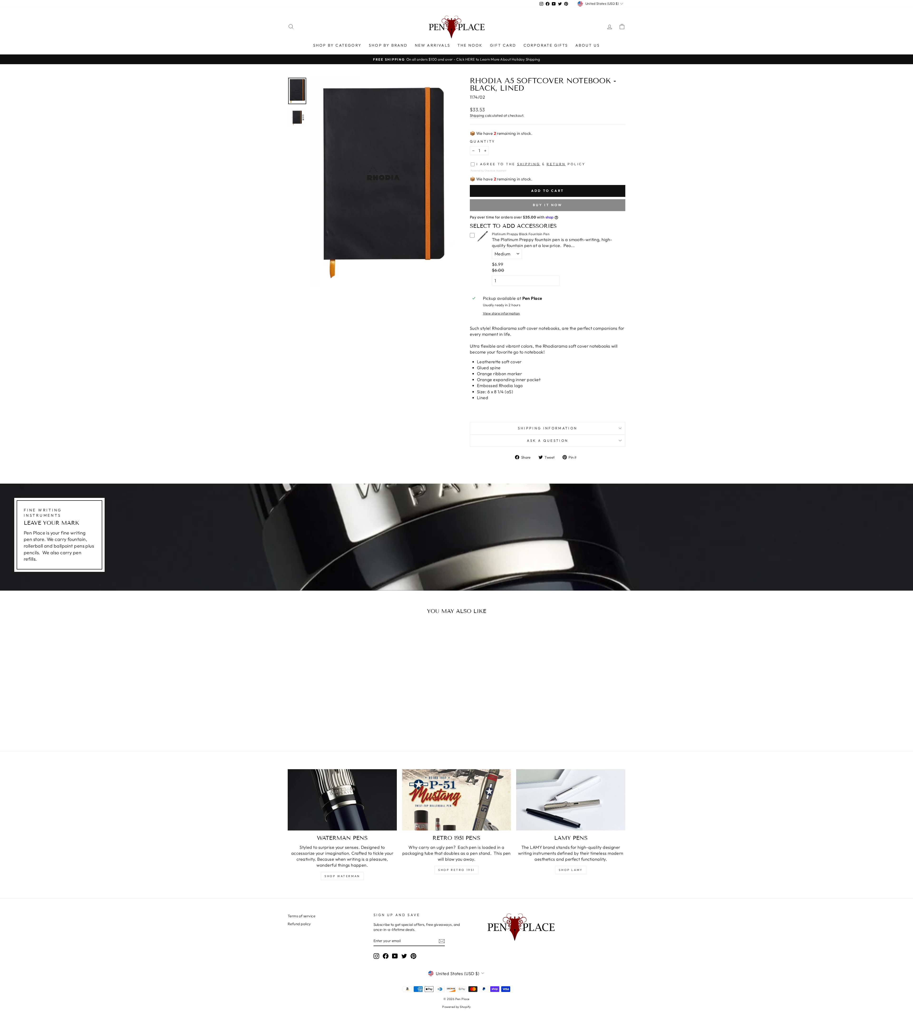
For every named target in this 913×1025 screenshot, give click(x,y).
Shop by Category (337, 45)
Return (556, 164)
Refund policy (299, 924)
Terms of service (301, 916)
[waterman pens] (342, 800)
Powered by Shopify (456, 1007)
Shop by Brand (388, 45)
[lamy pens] (570, 800)
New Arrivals (432, 45)
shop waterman (342, 876)
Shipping (477, 115)
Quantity (482, 141)
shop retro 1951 (456, 870)
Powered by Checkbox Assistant (488, 170)
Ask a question (547, 440)
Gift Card (503, 45)
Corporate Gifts (546, 45)
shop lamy (571, 870)
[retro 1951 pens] (456, 800)
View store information (501, 313)
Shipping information (547, 428)
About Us (587, 45)
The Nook (470, 45)
